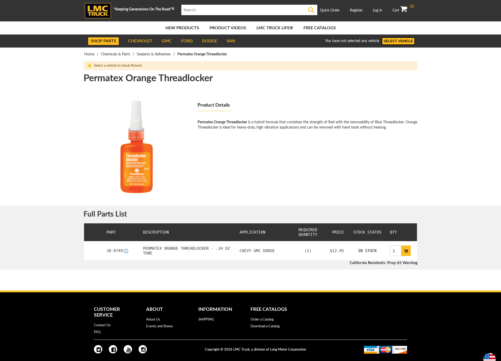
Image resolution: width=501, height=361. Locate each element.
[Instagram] (143, 349)
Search (311, 10)
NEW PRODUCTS (182, 28)
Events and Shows (159, 326)
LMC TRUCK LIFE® (275, 28)
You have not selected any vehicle (352, 41)
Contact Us (102, 325)
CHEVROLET (140, 41)
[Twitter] (98, 349)
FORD (187, 41)
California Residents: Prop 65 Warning (384, 263)
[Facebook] (113, 349)
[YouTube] (128, 349)
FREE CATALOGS (319, 28)
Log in (377, 10)
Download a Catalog (265, 326)
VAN (230, 41)
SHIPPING (206, 319)
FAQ (97, 332)
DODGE (209, 41)
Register (356, 10)
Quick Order (330, 10)
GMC (167, 41)
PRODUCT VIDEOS (228, 28)
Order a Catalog (262, 319)
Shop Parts (103, 41)
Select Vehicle (398, 41)
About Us (153, 319)
